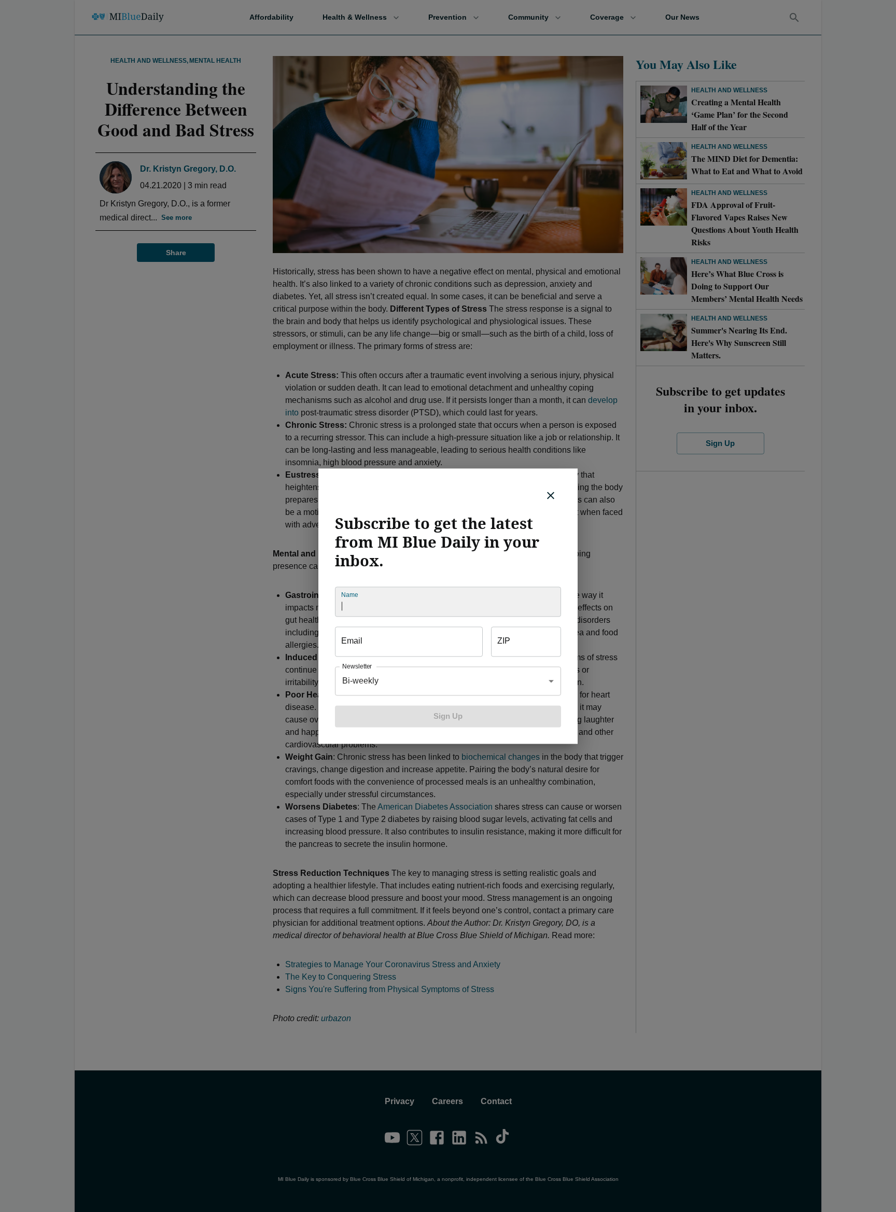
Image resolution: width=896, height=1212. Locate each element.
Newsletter (357, 666)
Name (349, 594)
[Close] (550, 495)
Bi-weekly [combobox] (360, 680)
